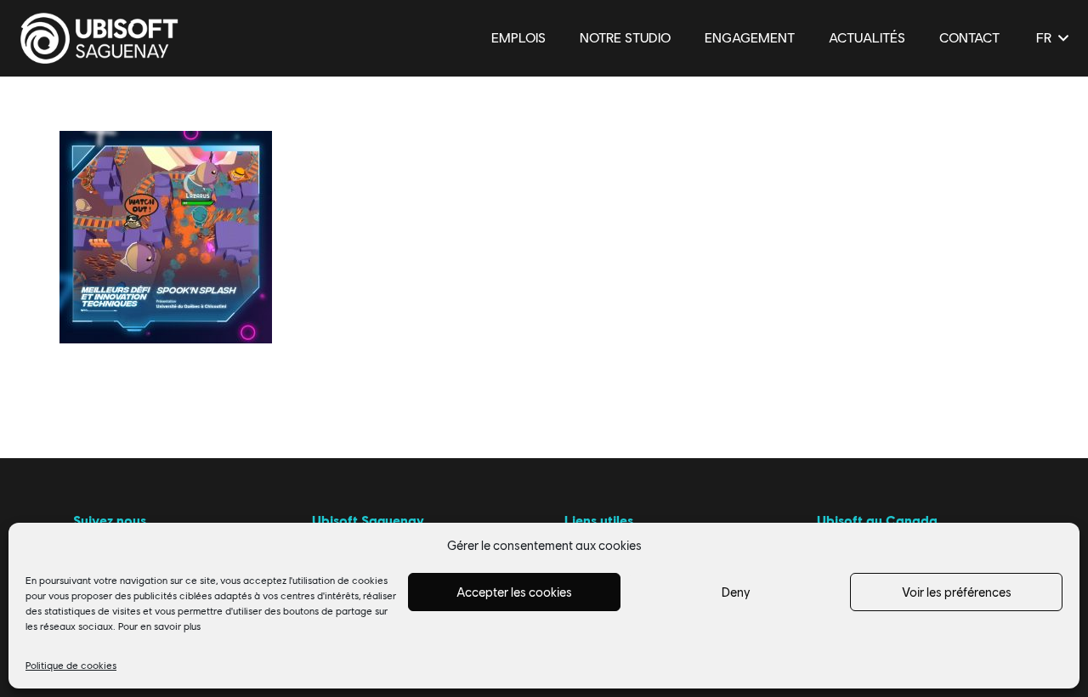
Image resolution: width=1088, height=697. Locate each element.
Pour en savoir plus (159, 626)
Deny (736, 592)
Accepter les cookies (514, 592)
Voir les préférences (957, 592)
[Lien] (99, 38)
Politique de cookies (71, 666)
